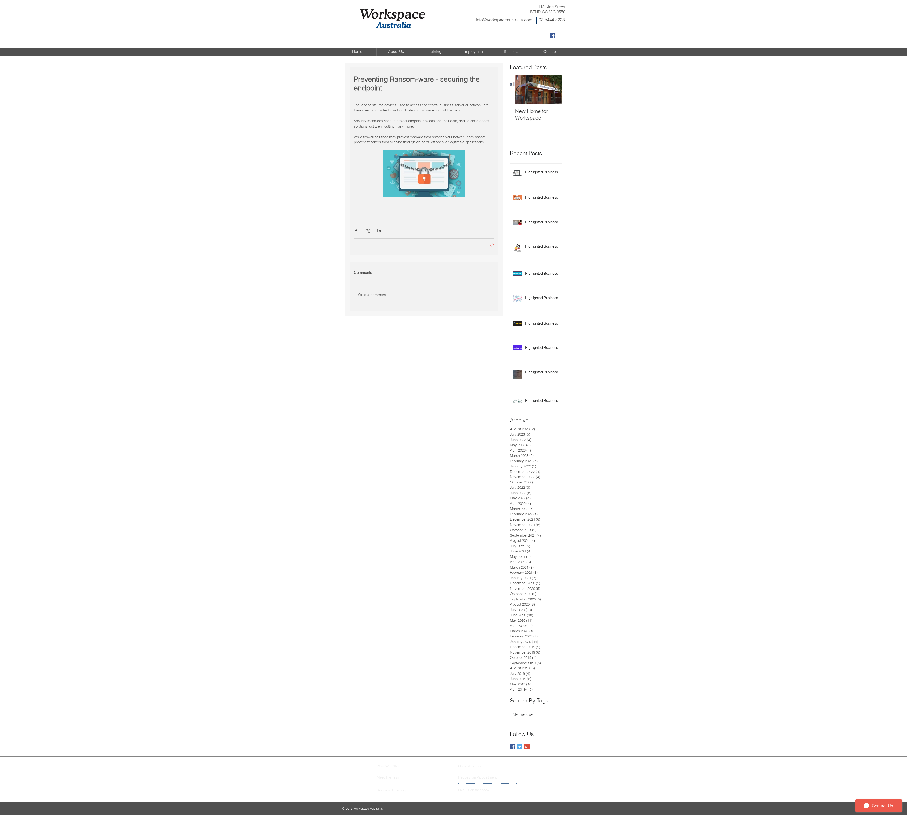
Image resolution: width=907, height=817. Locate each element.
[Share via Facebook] (356, 230)
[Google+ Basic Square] (527, 746)
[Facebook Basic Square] (512, 746)
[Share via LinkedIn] (379, 230)
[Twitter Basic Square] (519, 746)
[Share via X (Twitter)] (367, 230)
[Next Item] (554, 89)
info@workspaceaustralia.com (504, 19)
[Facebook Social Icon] (552, 35)
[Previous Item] (517, 89)
